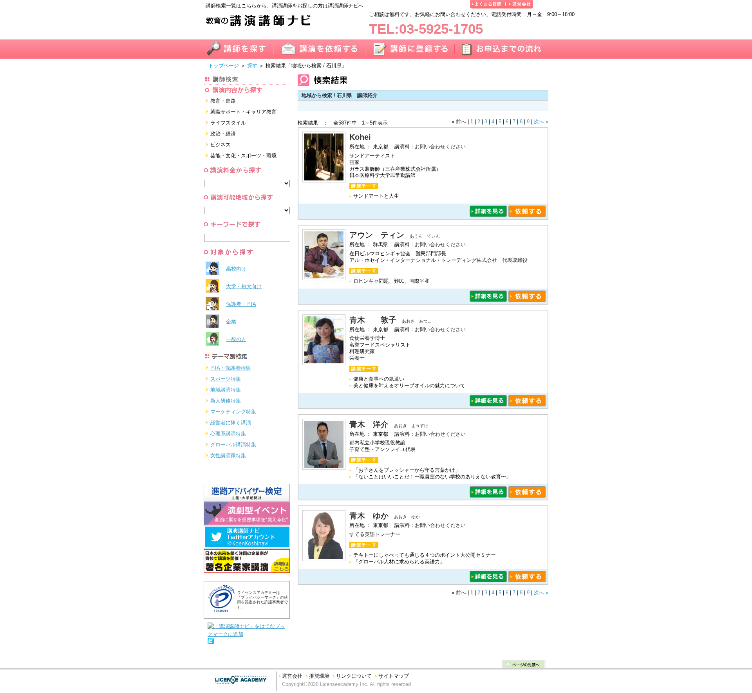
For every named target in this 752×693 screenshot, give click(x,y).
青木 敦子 (372, 320)
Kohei (364, 137)
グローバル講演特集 (233, 445)
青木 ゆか (369, 515)
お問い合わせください (440, 147)
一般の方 (236, 339)
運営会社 (292, 676)
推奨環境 (319, 676)
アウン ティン (376, 235)
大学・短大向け (244, 286)
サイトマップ (393, 676)
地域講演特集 (225, 390)
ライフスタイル (228, 123)
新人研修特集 (225, 401)
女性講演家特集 (228, 455)
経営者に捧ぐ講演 (230, 423)
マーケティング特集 (233, 412)
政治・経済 (223, 134)
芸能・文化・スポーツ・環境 (243, 156)
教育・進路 (223, 101)
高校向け (236, 269)
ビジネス (220, 145)
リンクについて (354, 676)
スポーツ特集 (225, 379)
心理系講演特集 (228, 434)
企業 (231, 322)
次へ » (541, 122)
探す (252, 66)
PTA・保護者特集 (230, 368)
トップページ (223, 66)
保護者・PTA (241, 304)
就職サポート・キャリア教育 (243, 112)
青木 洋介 (369, 424)
